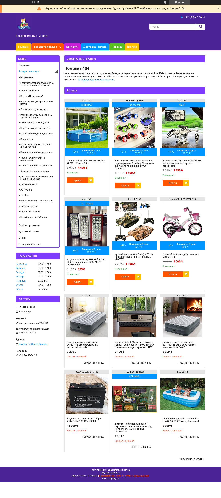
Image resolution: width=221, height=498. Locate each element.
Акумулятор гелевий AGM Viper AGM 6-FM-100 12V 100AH (84, 420)
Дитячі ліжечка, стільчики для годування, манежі (36, 177)
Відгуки (132, 46)
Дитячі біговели (29, 206)
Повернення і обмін (29, 244)
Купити (77, 180)
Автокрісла (26, 189)
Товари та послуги (45, 46)
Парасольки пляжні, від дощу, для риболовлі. (36, 145)
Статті (22, 237)
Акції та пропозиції (29, 225)
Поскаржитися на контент (111, 476)
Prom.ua (126, 470)
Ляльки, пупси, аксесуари (33, 109)
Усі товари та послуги (191, 459)
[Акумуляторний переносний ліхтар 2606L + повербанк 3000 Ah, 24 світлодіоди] (87, 226)
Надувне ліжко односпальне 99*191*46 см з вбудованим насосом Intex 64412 (83, 345)
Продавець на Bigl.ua (110, 473)
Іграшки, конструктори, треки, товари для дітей (36, 116)
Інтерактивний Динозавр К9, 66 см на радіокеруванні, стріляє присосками (182, 163)
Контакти (72, 46)
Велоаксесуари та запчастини (36, 200)
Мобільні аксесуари (30, 211)
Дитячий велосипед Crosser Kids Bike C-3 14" (181, 255)
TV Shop (24, 195)
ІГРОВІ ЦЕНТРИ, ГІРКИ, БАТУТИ (36, 133)
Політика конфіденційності (136, 476)
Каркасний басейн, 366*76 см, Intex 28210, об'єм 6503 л (86, 162)
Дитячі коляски (28, 184)
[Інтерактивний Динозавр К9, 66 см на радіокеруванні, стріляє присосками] (182, 127)
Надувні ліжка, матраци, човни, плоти (37, 102)
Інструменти (26, 77)
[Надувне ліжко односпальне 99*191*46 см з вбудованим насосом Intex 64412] (87, 317)
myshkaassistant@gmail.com (34, 328)
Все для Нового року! (31, 96)
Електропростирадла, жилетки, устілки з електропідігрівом (37, 84)
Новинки (117, 46)
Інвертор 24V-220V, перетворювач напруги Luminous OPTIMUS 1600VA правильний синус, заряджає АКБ (134, 345)
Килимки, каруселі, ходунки (35, 122)
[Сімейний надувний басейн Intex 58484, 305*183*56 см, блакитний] (182, 394)
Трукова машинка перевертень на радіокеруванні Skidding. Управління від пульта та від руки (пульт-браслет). (134, 164)
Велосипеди (26, 139)
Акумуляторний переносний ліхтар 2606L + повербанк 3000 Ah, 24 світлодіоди (86, 262)
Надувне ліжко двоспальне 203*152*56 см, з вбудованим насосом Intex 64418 (179, 345)
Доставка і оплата (95, 46)
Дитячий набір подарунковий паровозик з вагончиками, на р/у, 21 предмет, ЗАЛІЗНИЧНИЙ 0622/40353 (133, 428)
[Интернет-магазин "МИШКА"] (24, 23)
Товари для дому (29, 90)
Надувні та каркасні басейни (35, 128)
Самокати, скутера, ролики (34, 171)
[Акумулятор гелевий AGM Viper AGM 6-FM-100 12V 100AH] (87, 394)
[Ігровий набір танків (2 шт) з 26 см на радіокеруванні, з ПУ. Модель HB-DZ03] (134, 221)
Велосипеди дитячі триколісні (97, 79)
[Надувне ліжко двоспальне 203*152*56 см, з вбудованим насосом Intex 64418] (182, 317)
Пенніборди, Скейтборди (33, 217)
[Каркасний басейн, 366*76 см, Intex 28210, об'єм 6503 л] (87, 127)
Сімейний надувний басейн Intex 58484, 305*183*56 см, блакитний (181, 420)
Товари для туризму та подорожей (32, 158)
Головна (23, 46)
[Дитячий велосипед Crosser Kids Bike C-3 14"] (182, 221)
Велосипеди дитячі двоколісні (36, 152)
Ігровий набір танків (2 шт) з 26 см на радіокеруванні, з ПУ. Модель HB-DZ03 (134, 257)
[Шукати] (200, 27)
